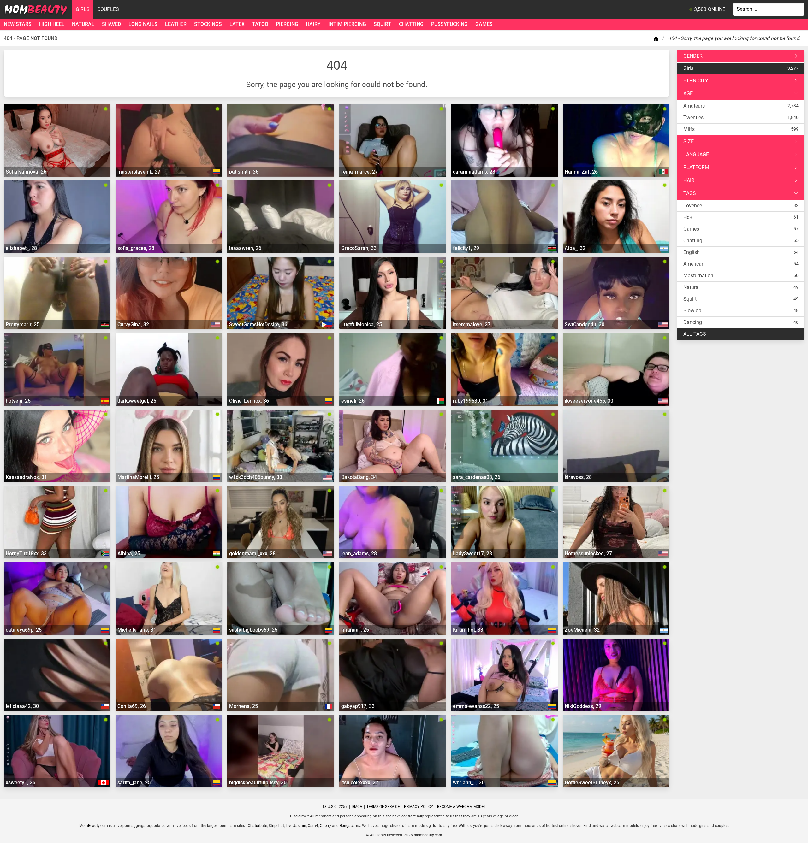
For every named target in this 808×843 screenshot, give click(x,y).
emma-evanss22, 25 (476, 706)
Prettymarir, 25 (22, 324)
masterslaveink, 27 (138, 172)
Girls (83, 9)
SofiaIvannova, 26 (26, 172)
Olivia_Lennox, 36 (249, 401)
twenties (693, 118)
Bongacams (350, 825)
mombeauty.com (428, 835)
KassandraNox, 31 (26, 477)
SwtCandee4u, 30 (584, 324)
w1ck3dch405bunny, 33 (255, 477)
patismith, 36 (243, 172)
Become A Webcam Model (461, 807)
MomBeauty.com (93, 825)
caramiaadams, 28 (474, 172)
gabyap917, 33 (358, 706)
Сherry (325, 825)
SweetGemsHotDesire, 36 (258, 324)
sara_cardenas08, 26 (476, 477)
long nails (142, 24)
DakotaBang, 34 (359, 477)
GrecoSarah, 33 (359, 248)
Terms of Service (383, 807)
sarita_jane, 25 (134, 783)
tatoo (260, 24)
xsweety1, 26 (20, 783)
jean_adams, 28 (359, 554)
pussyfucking (449, 24)
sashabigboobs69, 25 (253, 630)
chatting (411, 24)
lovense (692, 206)
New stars (18, 24)
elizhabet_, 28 (21, 248)
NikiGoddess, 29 (583, 706)
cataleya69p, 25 (24, 630)
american (693, 264)
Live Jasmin (296, 825)
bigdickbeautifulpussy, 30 (258, 783)
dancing (692, 322)
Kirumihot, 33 (468, 630)
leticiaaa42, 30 (22, 706)
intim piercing (347, 24)
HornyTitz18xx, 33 (26, 554)
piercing (287, 24)
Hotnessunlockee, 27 (588, 554)
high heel (51, 24)
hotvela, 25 (18, 401)
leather (176, 24)
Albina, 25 (128, 554)
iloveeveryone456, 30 (589, 401)
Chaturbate (257, 825)
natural (83, 24)
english (691, 252)
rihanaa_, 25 (355, 630)
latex (237, 24)
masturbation (698, 276)
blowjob (692, 311)
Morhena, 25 (243, 706)
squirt (382, 24)
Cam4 (313, 825)
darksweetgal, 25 (136, 401)
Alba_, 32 (575, 248)
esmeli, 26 (353, 401)
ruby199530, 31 (470, 401)
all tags (694, 334)
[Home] (657, 38)
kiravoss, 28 (578, 477)
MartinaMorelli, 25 (138, 477)
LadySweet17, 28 (472, 554)
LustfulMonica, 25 (361, 324)
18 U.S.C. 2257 (335, 807)
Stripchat (276, 825)
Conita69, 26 (131, 706)
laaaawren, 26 (245, 248)
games (484, 24)
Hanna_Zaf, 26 (581, 172)
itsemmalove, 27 (471, 324)
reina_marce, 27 (359, 172)
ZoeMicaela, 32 (582, 630)
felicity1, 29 (466, 248)
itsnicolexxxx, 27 (359, 783)
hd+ (687, 217)
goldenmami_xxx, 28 (252, 554)
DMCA (357, 807)
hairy (313, 24)
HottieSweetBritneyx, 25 (592, 783)
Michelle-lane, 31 (136, 630)
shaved (111, 24)
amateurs (694, 106)
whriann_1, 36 (468, 783)
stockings (208, 24)
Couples (108, 9)
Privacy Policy (418, 807)
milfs (689, 129)
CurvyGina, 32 (133, 324)
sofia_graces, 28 (135, 248)
